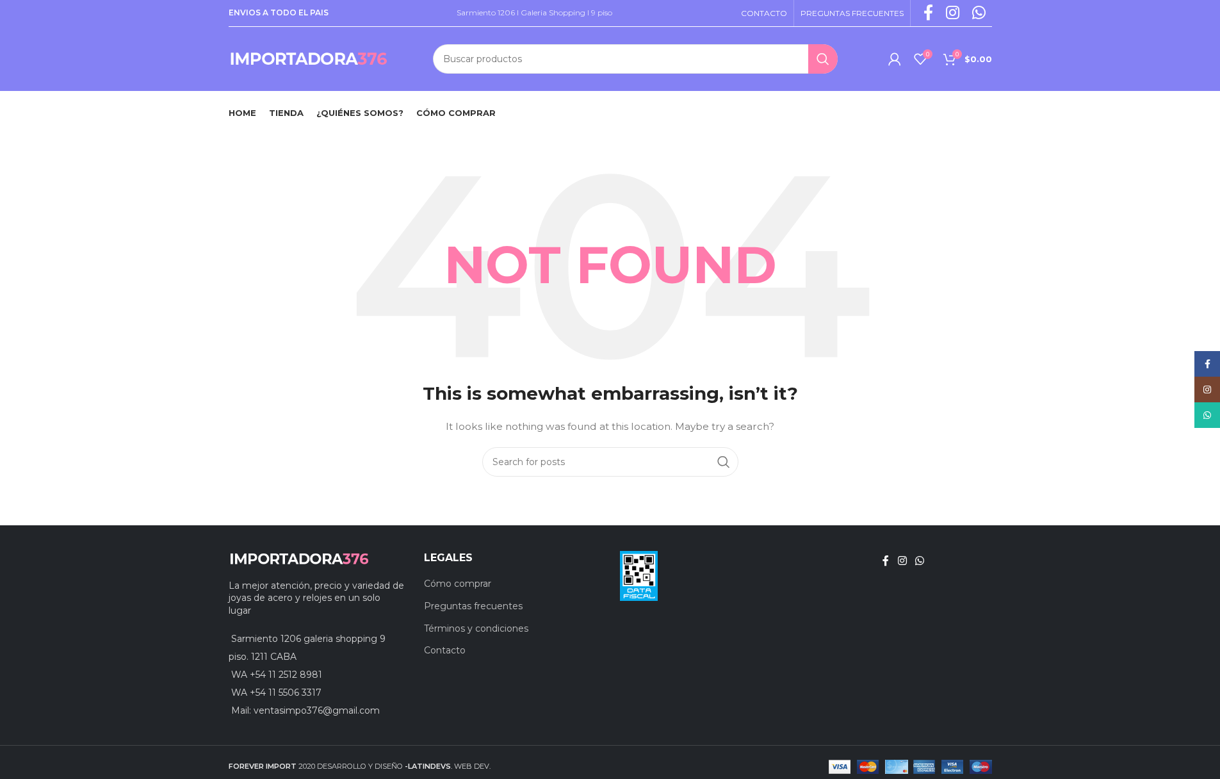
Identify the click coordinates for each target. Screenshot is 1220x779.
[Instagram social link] (902, 561)
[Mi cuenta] (894, 59)
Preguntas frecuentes (473, 606)
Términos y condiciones (476, 628)
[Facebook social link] (885, 561)
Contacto (445, 650)
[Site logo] (309, 58)
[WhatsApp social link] (920, 561)
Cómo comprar (457, 583)
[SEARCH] (823, 59)
